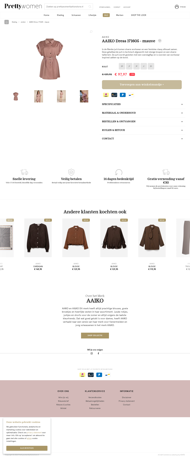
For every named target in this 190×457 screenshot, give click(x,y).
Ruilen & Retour (113, 130)
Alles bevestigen (26, 448)
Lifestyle (92, 15)
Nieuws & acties (63, 405)
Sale (106, 15)
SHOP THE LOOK (138, 15)
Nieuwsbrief (63, 401)
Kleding (60, 15)
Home (46, 15)
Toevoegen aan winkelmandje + (142, 84)
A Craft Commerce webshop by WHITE (171, 455)
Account (126, 7)
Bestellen (95, 405)
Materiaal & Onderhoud (119, 113)
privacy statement (34, 432)
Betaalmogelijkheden (95, 401)
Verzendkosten (95, 397)
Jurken (23, 22)
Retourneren (95, 408)
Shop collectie (95, 335)
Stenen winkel (104, 7)
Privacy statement (127, 401)
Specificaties (111, 104)
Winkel (63, 408)
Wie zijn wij (63, 397)
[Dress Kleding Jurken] (49, 58)
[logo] (23, 7)
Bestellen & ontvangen (119, 121)
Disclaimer (126, 397)
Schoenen (76, 15)
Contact (117, 7)
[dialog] (27, 436)
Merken (119, 15)
